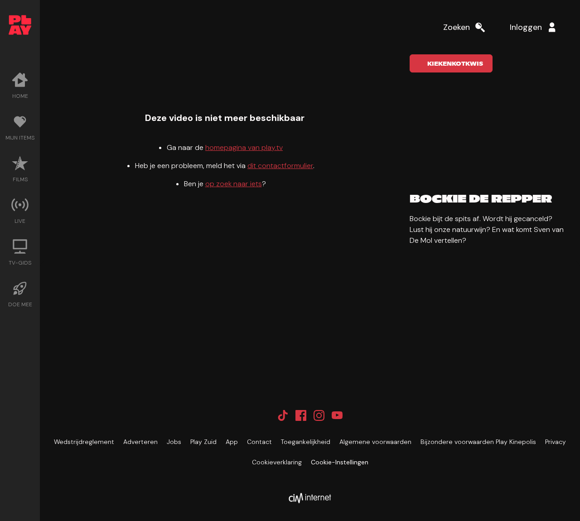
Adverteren (140, 442)
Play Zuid (203, 442)
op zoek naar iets (233, 183)
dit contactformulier (280, 165)
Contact (259, 442)
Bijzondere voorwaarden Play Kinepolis (478, 442)
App (232, 442)
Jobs (174, 442)
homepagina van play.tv (244, 147)
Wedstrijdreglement (84, 442)
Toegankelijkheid (305, 442)
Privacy (555, 442)
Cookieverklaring (277, 462)
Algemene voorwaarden (375, 442)
